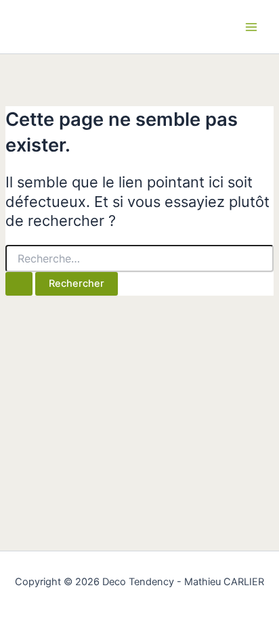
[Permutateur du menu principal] (251, 27)
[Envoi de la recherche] (19, 284)
